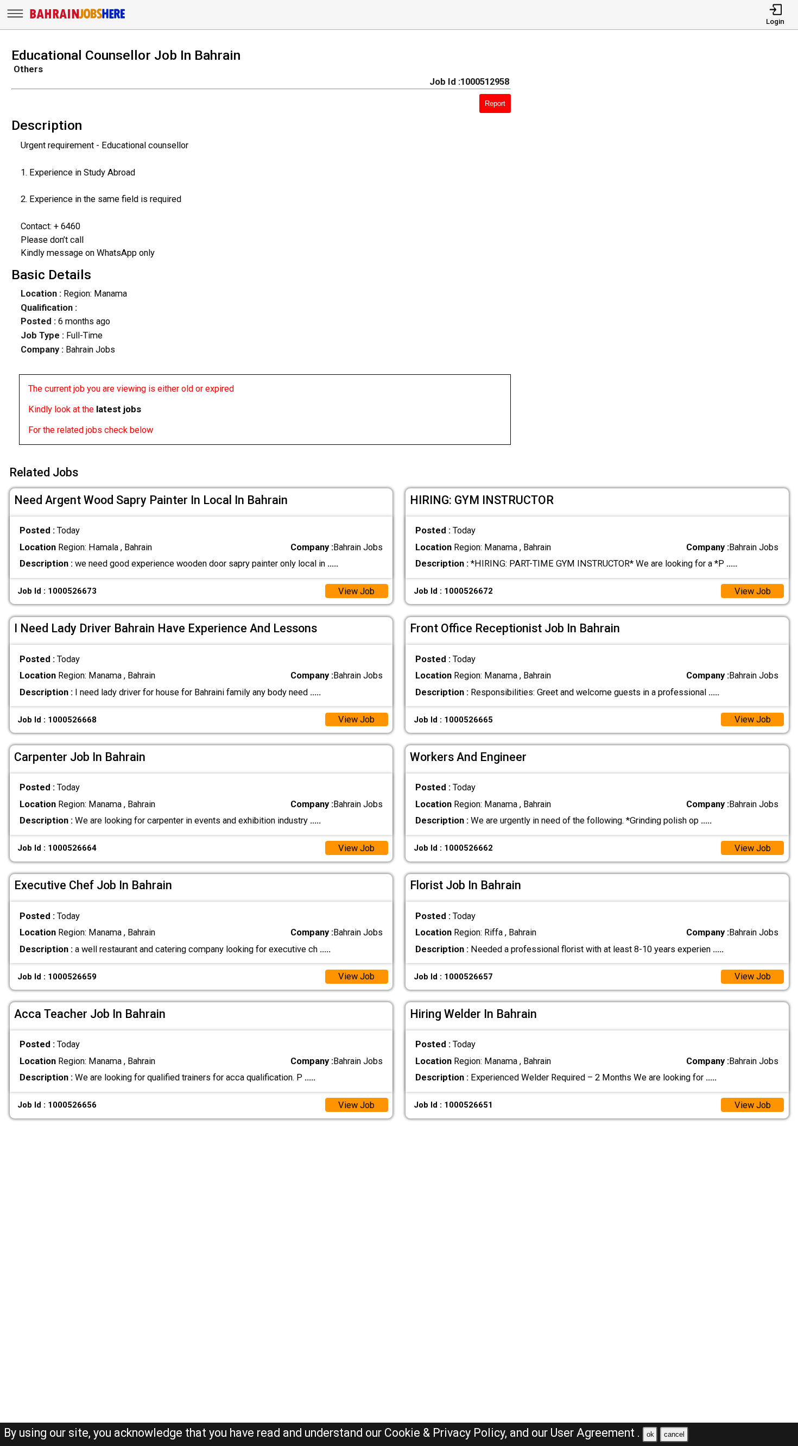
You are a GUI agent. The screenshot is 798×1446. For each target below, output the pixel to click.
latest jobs (118, 409)
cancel (674, 1434)
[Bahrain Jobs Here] (77, 17)
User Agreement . (595, 1432)
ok (650, 1434)
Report (495, 103)
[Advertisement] (664, 250)
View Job (356, 591)
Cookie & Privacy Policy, (447, 1432)
